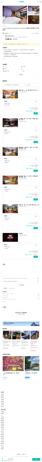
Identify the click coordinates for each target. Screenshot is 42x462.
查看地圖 (22, 285)
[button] (21, 44)
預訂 (35, 113)
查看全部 (21, 74)
